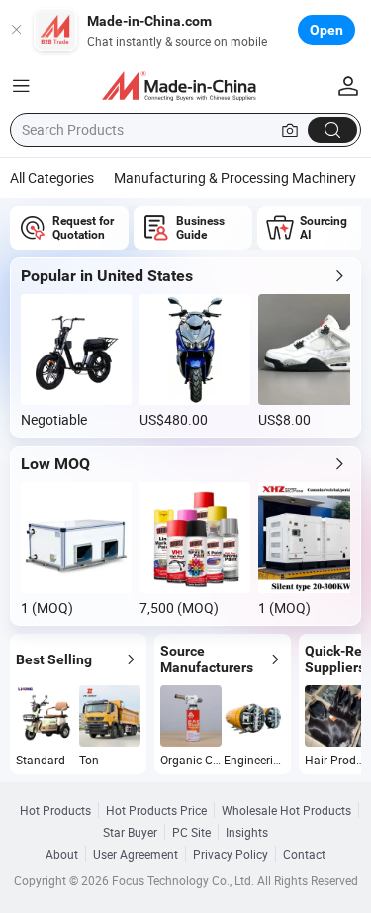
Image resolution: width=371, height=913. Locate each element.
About (62, 854)
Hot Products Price (156, 810)
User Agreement (135, 854)
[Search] (332, 130)
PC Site (191, 832)
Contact (304, 854)
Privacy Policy (230, 854)
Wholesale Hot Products (286, 810)
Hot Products (55, 810)
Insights (247, 832)
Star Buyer (130, 832)
